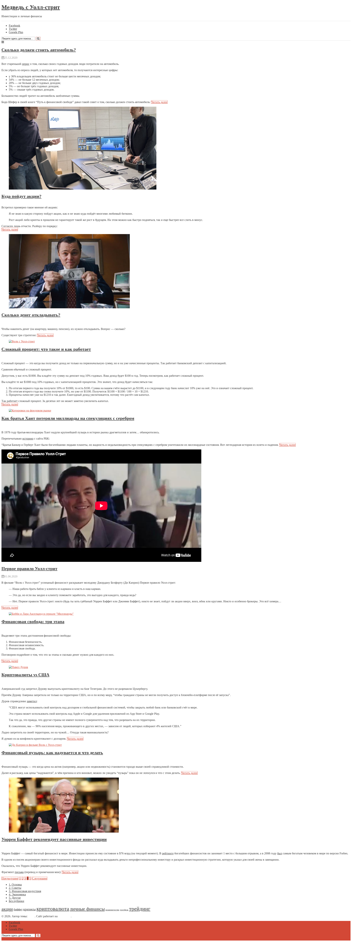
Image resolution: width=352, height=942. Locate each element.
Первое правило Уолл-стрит (29, 568)
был (279, 853)
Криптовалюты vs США (25, 674)
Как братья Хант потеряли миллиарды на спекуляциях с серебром (67, 418)
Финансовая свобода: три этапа (32, 621)
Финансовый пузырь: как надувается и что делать (52, 752)
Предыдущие (10, 878)
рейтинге (168, 853)
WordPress (64, 916)
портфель (124, 910)
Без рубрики (16, 901)
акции (7, 908)
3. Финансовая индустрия (25, 891)
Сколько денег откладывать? (30, 315)
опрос (25, 63)
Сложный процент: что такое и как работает (46, 349)
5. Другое (15, 897)
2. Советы (15, 887)
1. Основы (15, 884)
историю (27, 438)
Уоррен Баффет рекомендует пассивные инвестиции (54, 839)
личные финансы (87, 909)
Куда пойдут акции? (21, 196)
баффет (18, 909)
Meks (31, 916)
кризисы (29, 909)
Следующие (39, 878)
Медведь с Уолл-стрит (30, 7)
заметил (32, 701)
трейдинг (139, 909)
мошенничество (112, 910)
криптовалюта (52, 909)
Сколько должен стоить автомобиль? (38, 49)
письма (19, 872)
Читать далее (159, 102)
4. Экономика (17, 894)
